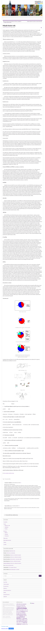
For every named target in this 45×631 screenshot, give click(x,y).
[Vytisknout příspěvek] (41, 27)
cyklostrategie (21, 608)
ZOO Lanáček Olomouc (13, 567)
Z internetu (7, 535)
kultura (23, 612)
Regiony (6, 532)
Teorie (5, 524)
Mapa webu (6, 538)
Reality (5, 592)
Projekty (6, 528)
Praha (22, 618)
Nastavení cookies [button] (4, 628)
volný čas (24, 622)
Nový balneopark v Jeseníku (14, 569)
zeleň (27, 624)
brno (20, 605)
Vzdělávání (6, 527)
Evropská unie (6, 586)
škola (13, 473)
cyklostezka (23, 606)
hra (17, 612)
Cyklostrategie (6, 584)
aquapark (24, 604)
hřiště (19, 612)
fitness (17, 611)
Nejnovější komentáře (7, 540)
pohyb (17, 616)
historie (26, 611)
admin (5, 27)
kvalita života (19, 614)
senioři (26, 619)
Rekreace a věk (8, 27)
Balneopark (18, 605)
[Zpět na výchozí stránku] (22, 8)
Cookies (5, 544)
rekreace (25, 618)
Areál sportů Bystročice (9, 565)
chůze (24, 605)
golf (19, 611)
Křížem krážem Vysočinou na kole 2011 (33, 21)
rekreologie (18, 619)
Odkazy (5, 542)
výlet (22, 624)
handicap (23, 611)
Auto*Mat (5, 582)
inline (21, 612)
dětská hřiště (21, 609)
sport (17, 621)
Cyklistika (6, 534)
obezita (17, 615)
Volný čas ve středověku (11, 552)
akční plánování (19, 604)
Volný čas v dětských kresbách (16, 557)
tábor (17, 622)
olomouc (21, 615)
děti (4, 473)
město (24, 614)
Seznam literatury (7, 594)
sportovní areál (22, 621)
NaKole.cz (5, 588)
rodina (23, 619)
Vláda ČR (5, 596)
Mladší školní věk (12, 550)
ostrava (25, 615)
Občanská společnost (7, 590)
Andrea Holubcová (7, 563)
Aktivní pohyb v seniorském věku (15, 559)
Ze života (5, 531)
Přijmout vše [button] (11, 628)
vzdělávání (18, 624)
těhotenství (20, 622)
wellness (24, 624)
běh (22, 605)
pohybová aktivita (9, 473)
